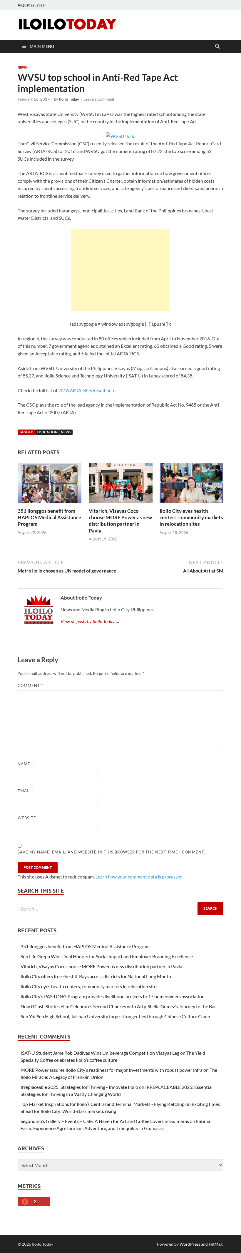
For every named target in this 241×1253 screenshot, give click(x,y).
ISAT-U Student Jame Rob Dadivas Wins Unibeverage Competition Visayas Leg (100, 1053)
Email (26, 790)
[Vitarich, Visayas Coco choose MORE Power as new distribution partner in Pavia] (121, 485)
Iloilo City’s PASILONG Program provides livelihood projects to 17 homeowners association (113, 996)
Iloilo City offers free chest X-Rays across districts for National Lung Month (96, 976)
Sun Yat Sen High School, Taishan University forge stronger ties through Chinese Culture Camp (115, 1016)
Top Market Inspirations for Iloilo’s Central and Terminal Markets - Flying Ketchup (103, 1104)
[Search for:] (120, 908)
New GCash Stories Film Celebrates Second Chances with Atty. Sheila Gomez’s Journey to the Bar (118, 1006)
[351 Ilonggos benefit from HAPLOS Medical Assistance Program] (49, 485)
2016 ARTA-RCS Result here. (87, 390)
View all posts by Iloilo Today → (90, 621)
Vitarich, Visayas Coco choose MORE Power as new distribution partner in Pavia (120, 520)
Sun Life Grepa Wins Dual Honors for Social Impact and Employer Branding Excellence (107, 956)
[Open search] (217, 46)
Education (47, 432)
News (22, 67)
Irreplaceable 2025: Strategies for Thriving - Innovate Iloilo (79, 1087)
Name (25, 763)
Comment (30, 685)
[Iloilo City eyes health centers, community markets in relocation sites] (191, 485)
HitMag (215, 1244)
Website (27, 818)
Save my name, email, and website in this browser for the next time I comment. (111, 852)
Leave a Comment (98, 99)
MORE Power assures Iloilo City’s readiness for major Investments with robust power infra (111, 1070)
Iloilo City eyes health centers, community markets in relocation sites (191, 517)
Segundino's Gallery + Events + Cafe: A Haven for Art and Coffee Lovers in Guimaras (105, 1121)
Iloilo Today (69, 99)
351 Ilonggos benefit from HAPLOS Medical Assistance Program (49, 517)
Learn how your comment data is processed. (139, 876)
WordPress (190, 1244)
